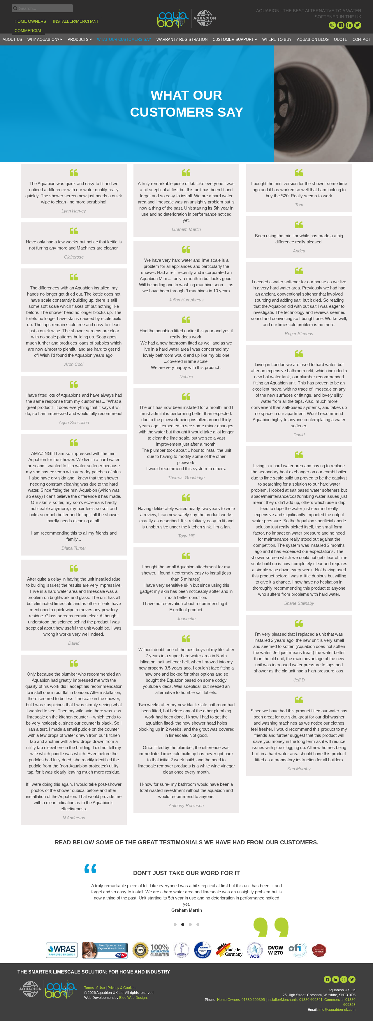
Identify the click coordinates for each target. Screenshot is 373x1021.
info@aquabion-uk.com (337, 1010)
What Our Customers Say (124, 39)
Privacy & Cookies (122, 988)
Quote (340, 39)
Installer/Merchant (76, 21)
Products (78, 39)
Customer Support (233, 39)
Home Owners (30, 21)
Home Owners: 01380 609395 (241, 1000)
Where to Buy (277, 39)
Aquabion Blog (313, 39)
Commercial (28, 30)
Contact (361, 39)
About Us (12, 39)
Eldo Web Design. (133, 998)
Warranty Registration (181, 39)
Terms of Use (94, 988)
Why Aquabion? (43, 39)
